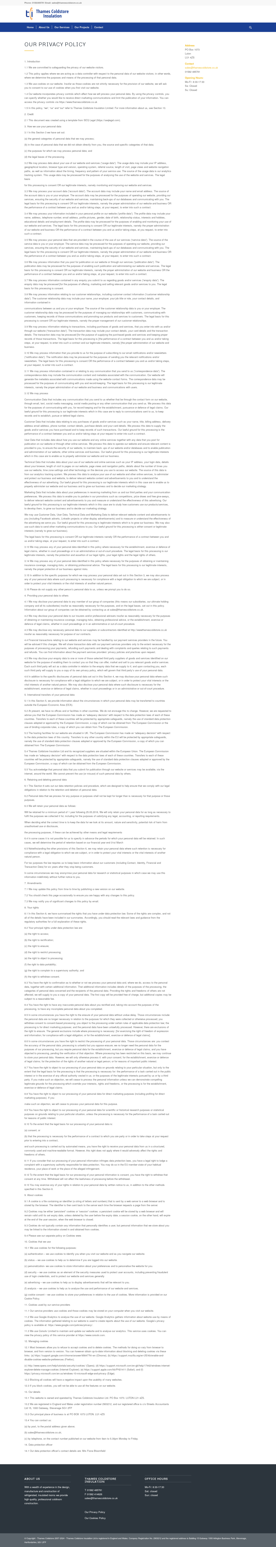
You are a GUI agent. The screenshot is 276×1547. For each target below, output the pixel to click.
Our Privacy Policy (95, 1512)
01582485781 (38, 2)
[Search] (249, 27)
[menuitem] (30, 27)
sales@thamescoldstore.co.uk (67, 2)
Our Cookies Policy (95, 1518)
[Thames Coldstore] (47, 14)
